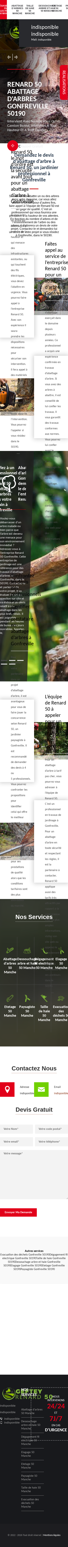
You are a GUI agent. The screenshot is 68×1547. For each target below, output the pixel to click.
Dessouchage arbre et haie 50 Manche (43, 8)
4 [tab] (4, 664)
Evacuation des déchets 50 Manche (30, 1503)
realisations (64, 82)
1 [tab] (4, 660)
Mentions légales (51, 1535)
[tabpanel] (13, 550)
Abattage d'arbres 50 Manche (15, 10)
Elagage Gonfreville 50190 (26, 1265)
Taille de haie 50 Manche (29, 10)
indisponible (45, 27)
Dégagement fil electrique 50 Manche (30, 1440)
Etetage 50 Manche (56, 8)
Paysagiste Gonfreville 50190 (38, 1269)
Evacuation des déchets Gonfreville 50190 (25, 1254)
